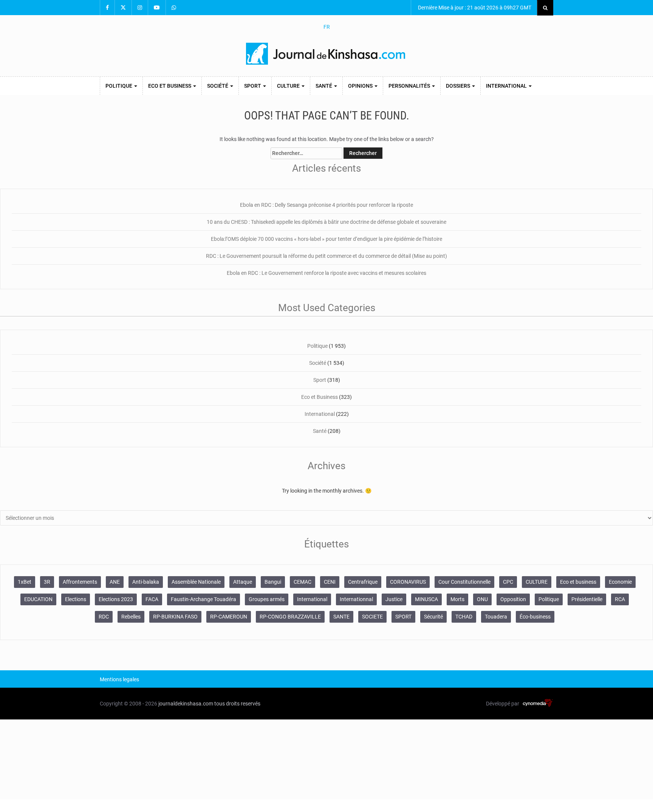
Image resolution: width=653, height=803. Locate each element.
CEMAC (302, 582)
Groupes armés (267, 599)
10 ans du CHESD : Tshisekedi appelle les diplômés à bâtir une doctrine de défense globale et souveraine (326, 222)
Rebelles (131, 617)
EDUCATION (38, 599)
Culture (289, 86)
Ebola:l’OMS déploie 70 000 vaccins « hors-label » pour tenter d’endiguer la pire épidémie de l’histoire (326, 239)
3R (47, 582)
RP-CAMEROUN (228, 617)
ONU (482, 599)
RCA (620, 599)
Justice (393, 599)
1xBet (24, 582)
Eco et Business (170, 86)
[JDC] (326, 53)
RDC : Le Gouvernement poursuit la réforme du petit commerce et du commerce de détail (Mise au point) (326, 256)
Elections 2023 (116, 599)
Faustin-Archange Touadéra (203, 599)
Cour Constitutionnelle (464, 582)
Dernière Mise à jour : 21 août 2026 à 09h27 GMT (474, 8)
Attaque (242, 582)
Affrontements (80, 582)
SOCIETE (372, 617)
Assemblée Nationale (196, 582)
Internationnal (356, 599)
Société (218, 86)
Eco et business (578, 582)
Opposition (513, 599)
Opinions (361, 86)
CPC (508, 582)
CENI (330, 582)
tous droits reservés (237, 704)
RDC (104, 617)
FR (326, 27)
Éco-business (535, 617)
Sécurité (433, 617)
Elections (75, 599)
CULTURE (537, 582)
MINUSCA (426, 599)
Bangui (273, 582)
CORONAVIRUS (408, 582)
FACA (151, 599)
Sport (253, 86)
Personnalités (409, 86)
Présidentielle (586, 599)
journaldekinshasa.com (185, 704)
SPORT (403, 617)
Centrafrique (363, 582)
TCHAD (463, 617)
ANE (115, 582)
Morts (457, 599)
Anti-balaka (145, 582)
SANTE (341, 617)
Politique (119, 86)
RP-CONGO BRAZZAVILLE (290, 617)
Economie (620, 582)
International (507, 86)
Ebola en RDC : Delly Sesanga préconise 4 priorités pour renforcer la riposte (326, 205)
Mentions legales (119, 679)
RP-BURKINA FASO (175, 617)
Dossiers (458, 86)
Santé (324, 86)
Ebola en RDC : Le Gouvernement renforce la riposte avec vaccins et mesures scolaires (326, 273)
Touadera (496, 617)
